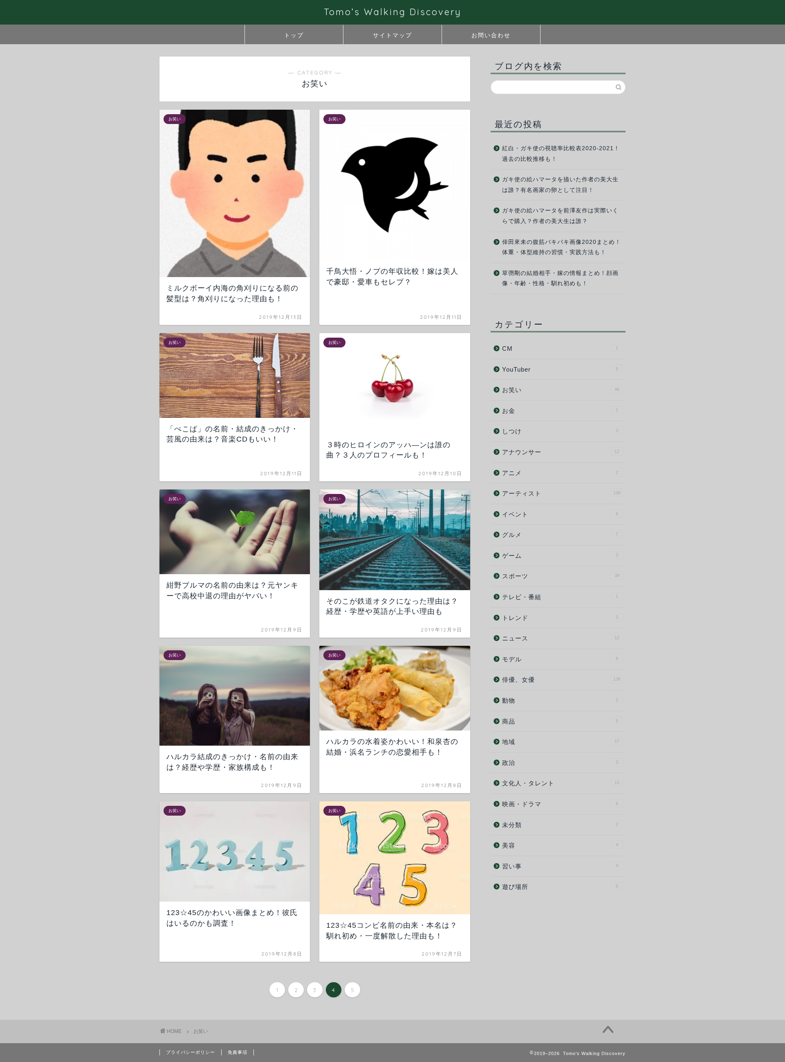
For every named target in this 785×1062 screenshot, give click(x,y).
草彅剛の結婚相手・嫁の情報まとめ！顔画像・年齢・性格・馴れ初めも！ (560, 278)
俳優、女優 (561, 679)
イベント (560, 514)
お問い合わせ (491, 35)
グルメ (560, 534)
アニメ (560, 472)
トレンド (560, 617)
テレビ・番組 (560, 596)
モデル (560, 659)
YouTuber (560, 369)
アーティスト (561, 493)
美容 (560, 845)
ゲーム (560, 555)
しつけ (560, 431)
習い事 (560, 866)
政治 (560, 762)
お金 (560, 410)
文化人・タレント (560, 783)
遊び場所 (560, 886)
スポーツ (560, 576)
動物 (560, 700)
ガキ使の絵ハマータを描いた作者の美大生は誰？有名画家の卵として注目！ (560, 184)
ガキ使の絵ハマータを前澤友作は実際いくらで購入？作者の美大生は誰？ (560, 215)
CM (560, 348)
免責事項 (237, 1052)
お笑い (560, 389)
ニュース (560, 638)
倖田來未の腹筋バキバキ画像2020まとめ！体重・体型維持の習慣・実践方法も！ (561, 247)
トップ (294, 35)
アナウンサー (560, 452)
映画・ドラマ (560, 803)
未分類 (560, 824)
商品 (560, 721)
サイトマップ (392, 35)
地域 (560, 741)
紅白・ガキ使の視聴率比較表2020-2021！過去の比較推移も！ (561, 153)
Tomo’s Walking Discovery (393, 11)
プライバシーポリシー (190, 1052)
